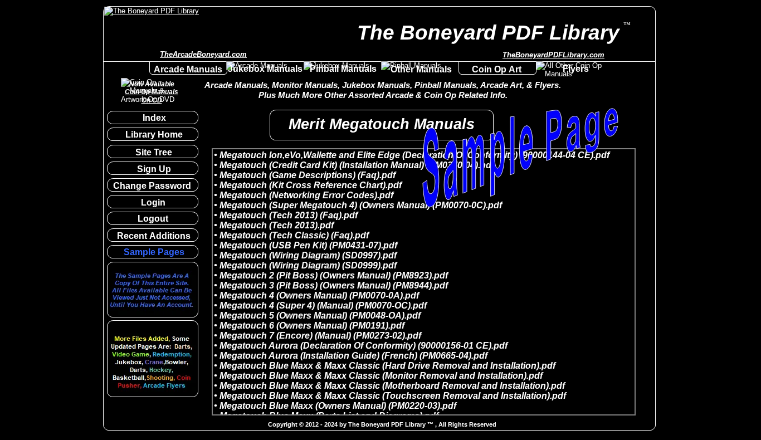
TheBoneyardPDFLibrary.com (553, 55)
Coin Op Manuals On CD (151, 96)
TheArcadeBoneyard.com (203, 54)
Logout (153, 218)
